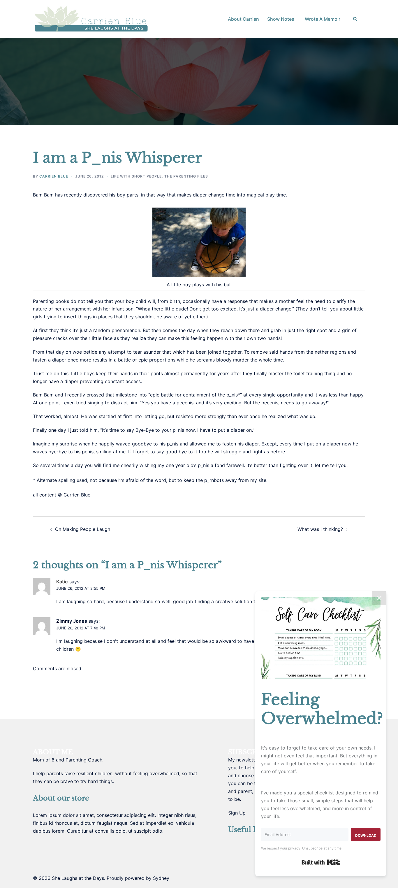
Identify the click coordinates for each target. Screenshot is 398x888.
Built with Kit (321, 862)
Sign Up (237, 813)
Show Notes (280, 19)
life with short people (136, 176)
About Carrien (243, 19)
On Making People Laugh (82, 529)
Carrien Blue (53, 176)
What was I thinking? (320, 529)
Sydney (161, 878)
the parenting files (186, 176)
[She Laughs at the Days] (91, 18)
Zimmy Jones (71, 621)
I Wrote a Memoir (321, 19)
